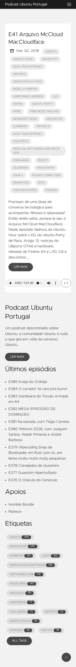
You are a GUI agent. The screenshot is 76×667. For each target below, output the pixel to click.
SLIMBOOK (20, 555)
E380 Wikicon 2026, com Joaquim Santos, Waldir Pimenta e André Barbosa (37, 434)
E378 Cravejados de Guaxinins (33, 466)
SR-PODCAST (22, 546)
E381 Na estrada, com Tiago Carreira (38, 422)
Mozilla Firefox (25, 89)
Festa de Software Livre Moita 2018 (36, 151)
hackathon (45, 167)
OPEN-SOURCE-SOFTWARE (31, 565)
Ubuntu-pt (50, 59)
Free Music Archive (44, 111)
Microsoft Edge (25, 119)
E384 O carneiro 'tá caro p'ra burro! (37, 389)
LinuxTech (20, 141)
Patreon (15, 512)
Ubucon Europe (25, 190)
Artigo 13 (43, 126)
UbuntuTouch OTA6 (27, 81)
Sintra (18, 104)
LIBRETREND (21, 602)
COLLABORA (21, 611)
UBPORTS (53, 611)
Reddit (43, 160)
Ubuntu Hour (23, 59)
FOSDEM (51, 190)
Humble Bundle (21, 504)
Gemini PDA (21, 182)
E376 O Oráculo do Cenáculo (32, 480)
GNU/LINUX (20, 593)
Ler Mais (21, 266)
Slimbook (20, 126)
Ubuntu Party (42, 104)
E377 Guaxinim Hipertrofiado (32, 473)
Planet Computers (46, 175)
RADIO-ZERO (22, 583)
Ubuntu (51, 51)
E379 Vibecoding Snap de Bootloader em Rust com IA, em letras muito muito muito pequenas (37, 453)
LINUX (49, 555)
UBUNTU (19, 537)
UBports (19, 74)
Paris (17, 111)
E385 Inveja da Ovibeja (27, 382)
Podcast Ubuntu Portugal (26, 4)
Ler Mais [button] (17, 356)
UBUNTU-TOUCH (23, 621)
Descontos (54, 119)
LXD (55, 96)
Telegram (20, 167)
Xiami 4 (18, 175)
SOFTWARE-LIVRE (25, 574)
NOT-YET (50, 630)
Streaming (21, 160)
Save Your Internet (27, 66)
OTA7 (41, 182)
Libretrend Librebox (28, 96)
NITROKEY (20, 630)
